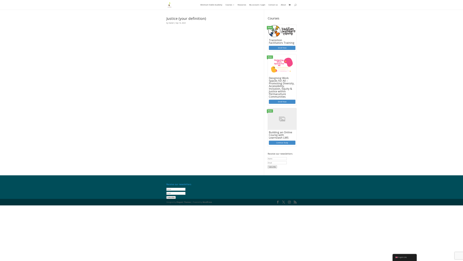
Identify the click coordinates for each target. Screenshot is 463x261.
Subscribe (272, 167)
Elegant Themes (184, 202)
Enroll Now (282, 48)
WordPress (207, 202)
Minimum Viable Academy (211, 5)
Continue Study (282, 142)
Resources (242, 5)
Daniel (171, 23)
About (283, 5)
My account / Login (257, 5)
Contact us (273, 5)
